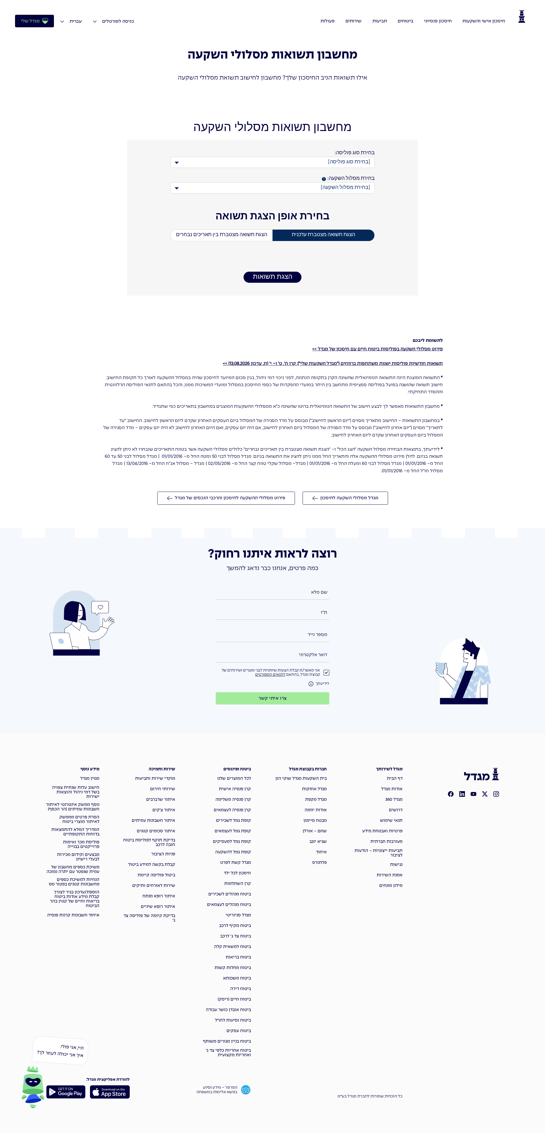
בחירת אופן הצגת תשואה (272, 217)
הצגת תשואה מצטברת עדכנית (323, 235)
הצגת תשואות (272, 277)
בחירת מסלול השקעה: (349, 178)
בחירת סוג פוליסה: (355, 153)
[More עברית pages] (62, 21)
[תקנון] (311, 684)
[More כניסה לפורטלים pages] (95, 21)
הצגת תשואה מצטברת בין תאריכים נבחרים (221, 235)
